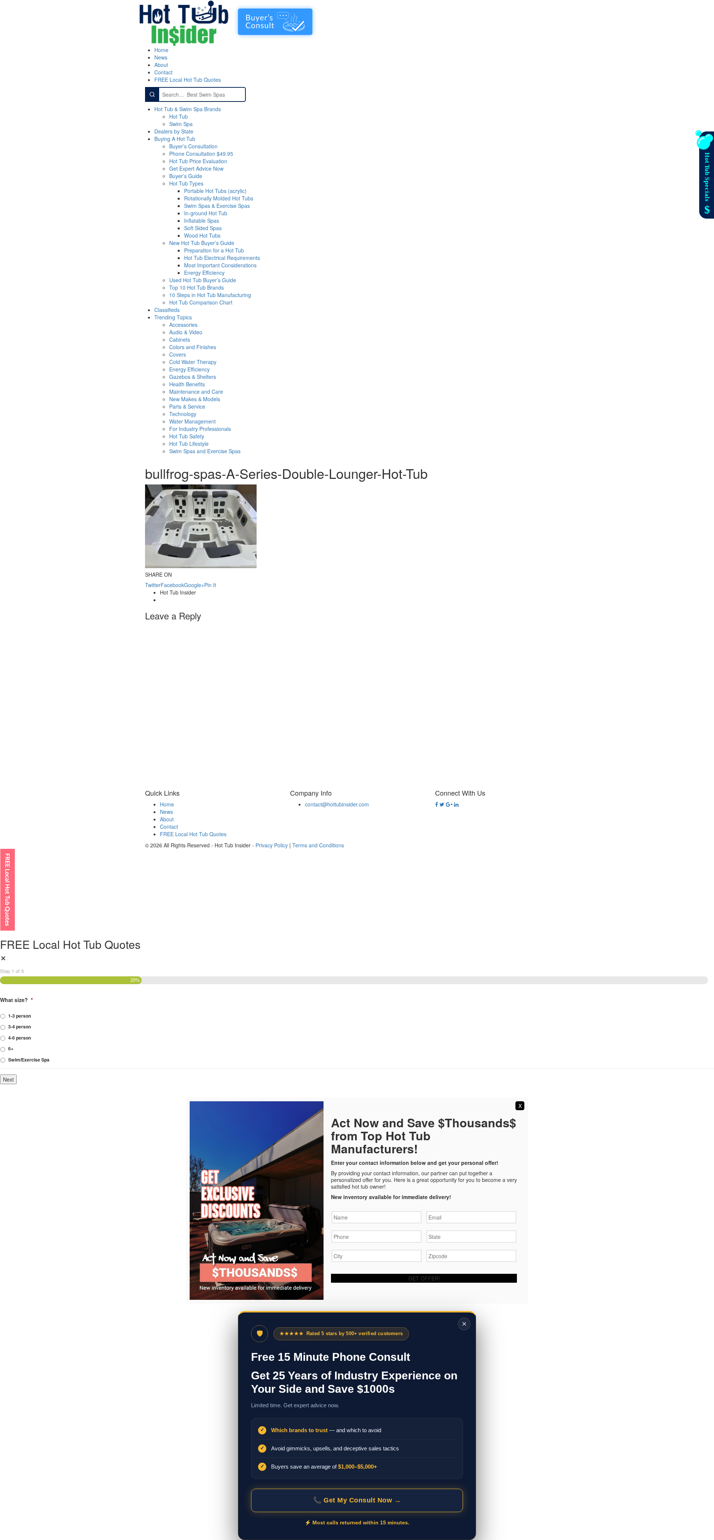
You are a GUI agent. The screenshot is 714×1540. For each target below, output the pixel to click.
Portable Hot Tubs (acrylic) (215, 190)
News (160, 57)
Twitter (153, 585)
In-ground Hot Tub (205, 213)
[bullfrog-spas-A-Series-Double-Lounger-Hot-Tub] (201, 525)
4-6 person (19, 1037)
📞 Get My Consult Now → (357, 1500)
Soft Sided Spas (203, 228)
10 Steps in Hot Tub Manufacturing (210, 295)
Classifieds (167, 309)
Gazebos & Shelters (192, 376)
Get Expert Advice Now (196, 168)
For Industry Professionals (200, 428)
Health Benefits (187, 384)
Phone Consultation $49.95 (201, 153)
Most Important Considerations (220, 265)
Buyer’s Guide (185, 176)
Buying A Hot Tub (174, 138)
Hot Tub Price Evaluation (198, 161)
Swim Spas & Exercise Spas (217, 205)
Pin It (210, 585)
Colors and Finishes (192, 347)
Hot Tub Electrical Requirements (222, 257)
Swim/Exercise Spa (28, 1059)
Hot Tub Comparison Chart (200, 302)
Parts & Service (187, 406)
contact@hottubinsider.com (337, 804)
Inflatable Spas (201, 220)
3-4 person (19, 1026)
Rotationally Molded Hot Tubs (218, 198)
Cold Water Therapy (192, 361)
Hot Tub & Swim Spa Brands (187, 109)
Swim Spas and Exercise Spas (205, 451)
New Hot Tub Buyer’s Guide (201, 243)
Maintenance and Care (196, 391)
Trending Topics (173, 317)
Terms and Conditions (318, 845)
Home (161, 50)
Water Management (192, 421)
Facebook (172, 585)
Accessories (183, 324)
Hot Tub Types (186, 183)
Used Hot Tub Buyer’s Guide (202, 280)
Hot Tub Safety (186, 436)
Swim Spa (181, 124)
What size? (16, 999)
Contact (163, 72)
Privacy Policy (271, 845)
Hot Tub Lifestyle (189, 443)
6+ (10, 1048)
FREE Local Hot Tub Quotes (187, 79)
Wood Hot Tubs (202, 235)
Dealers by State (173, 131)
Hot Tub (178, 116)
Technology (182, 414)
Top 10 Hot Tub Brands (196, 287)
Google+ (194, 585)
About (161, 64)
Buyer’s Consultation (193, 146)
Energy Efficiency (204, 272)
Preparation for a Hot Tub (214, 250)
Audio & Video (185, 332)
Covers (177, 354)
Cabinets (179, 339)
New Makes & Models (194, 399)
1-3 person (19, 1015)
